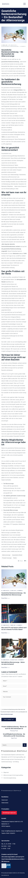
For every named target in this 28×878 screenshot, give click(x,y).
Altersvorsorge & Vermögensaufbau (10, 46)
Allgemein (6, 772)
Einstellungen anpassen (9, 812)
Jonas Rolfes (13, 45)
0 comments (23, 46)
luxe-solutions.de (5, 875)
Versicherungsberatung (9, 778)
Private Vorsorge (6, 558)
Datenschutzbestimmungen (7, 714)
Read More (4, 598)
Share (21, 561)
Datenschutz (4, 802)
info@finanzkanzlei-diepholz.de (13, 831)
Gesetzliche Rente (17, 555)
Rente (15, 558)
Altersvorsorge (6, 555)
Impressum (4, 800)
